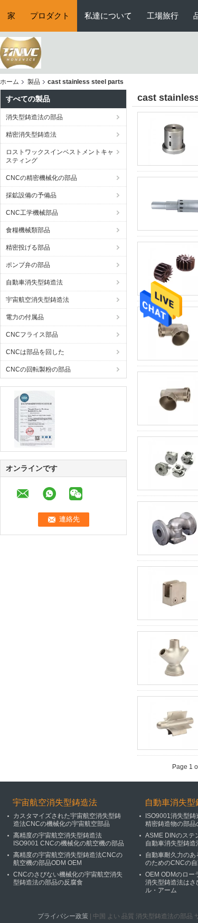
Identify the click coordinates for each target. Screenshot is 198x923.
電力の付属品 (25, 317)
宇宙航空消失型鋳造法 (37, 299)
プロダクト (50, 15)
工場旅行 (162, 15)
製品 (33, 81)
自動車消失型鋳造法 (34, 282)
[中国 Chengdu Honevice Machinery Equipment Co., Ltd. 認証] (34, 418)
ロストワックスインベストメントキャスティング (60, 156)
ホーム (9, 81)
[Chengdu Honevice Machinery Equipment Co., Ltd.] (20, 52)
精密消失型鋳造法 (31, 134)
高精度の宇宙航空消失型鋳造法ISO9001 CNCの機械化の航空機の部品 (68, 839)
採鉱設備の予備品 (31, 195)
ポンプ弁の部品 (28, 265)
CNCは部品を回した (35, 352)
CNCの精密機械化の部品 (41, 178)
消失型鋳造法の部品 (34, 117)
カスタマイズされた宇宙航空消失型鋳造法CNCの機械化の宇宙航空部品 (67, 819)
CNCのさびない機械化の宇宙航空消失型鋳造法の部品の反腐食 (67, 878)
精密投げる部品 (28, 247)
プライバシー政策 (62, 916)
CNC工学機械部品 (32, 212)
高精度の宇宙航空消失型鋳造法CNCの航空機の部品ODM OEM (67, 859)
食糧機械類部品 (28, 230)
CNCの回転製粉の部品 (38, 369)
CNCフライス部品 (32, 334)
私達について (108, 15)
